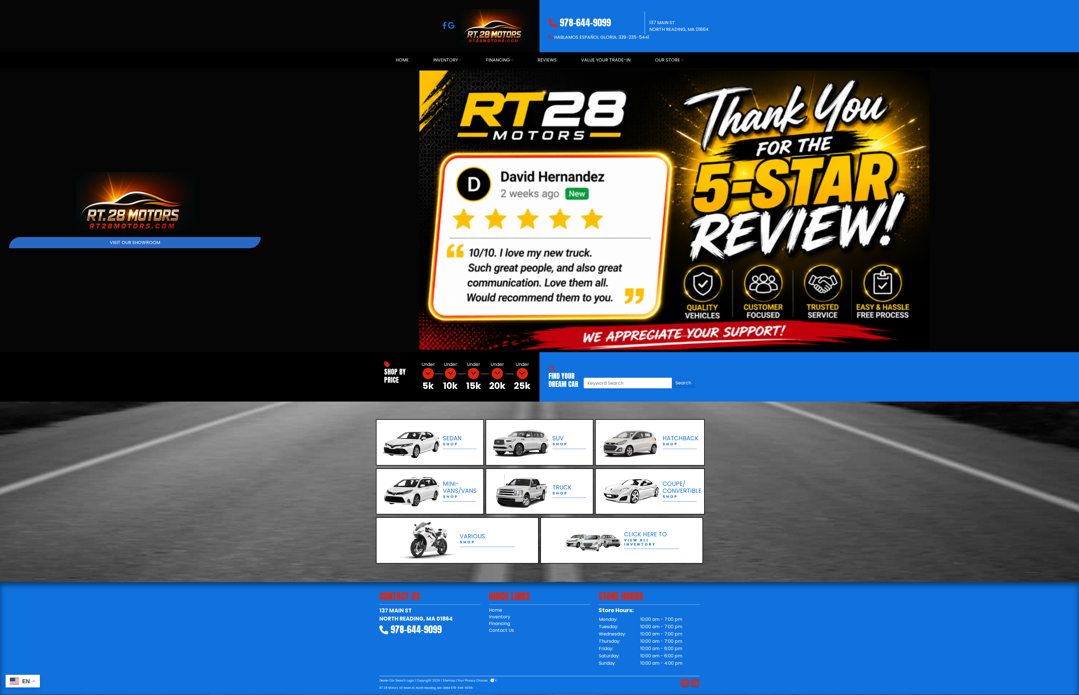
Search (683, 383)
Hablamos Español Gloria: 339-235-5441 (601, 37)
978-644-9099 (585, 22)
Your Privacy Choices (473, 680)
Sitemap (449, 680)
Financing (499, 623)
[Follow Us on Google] (451, 26)
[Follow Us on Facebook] (445, 26)
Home (495, 610)
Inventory (499, 617)
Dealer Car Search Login (396, 680)
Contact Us (501, 630)
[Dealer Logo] (495, 26)
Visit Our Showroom (135, 242)
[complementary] (1062, 678)
